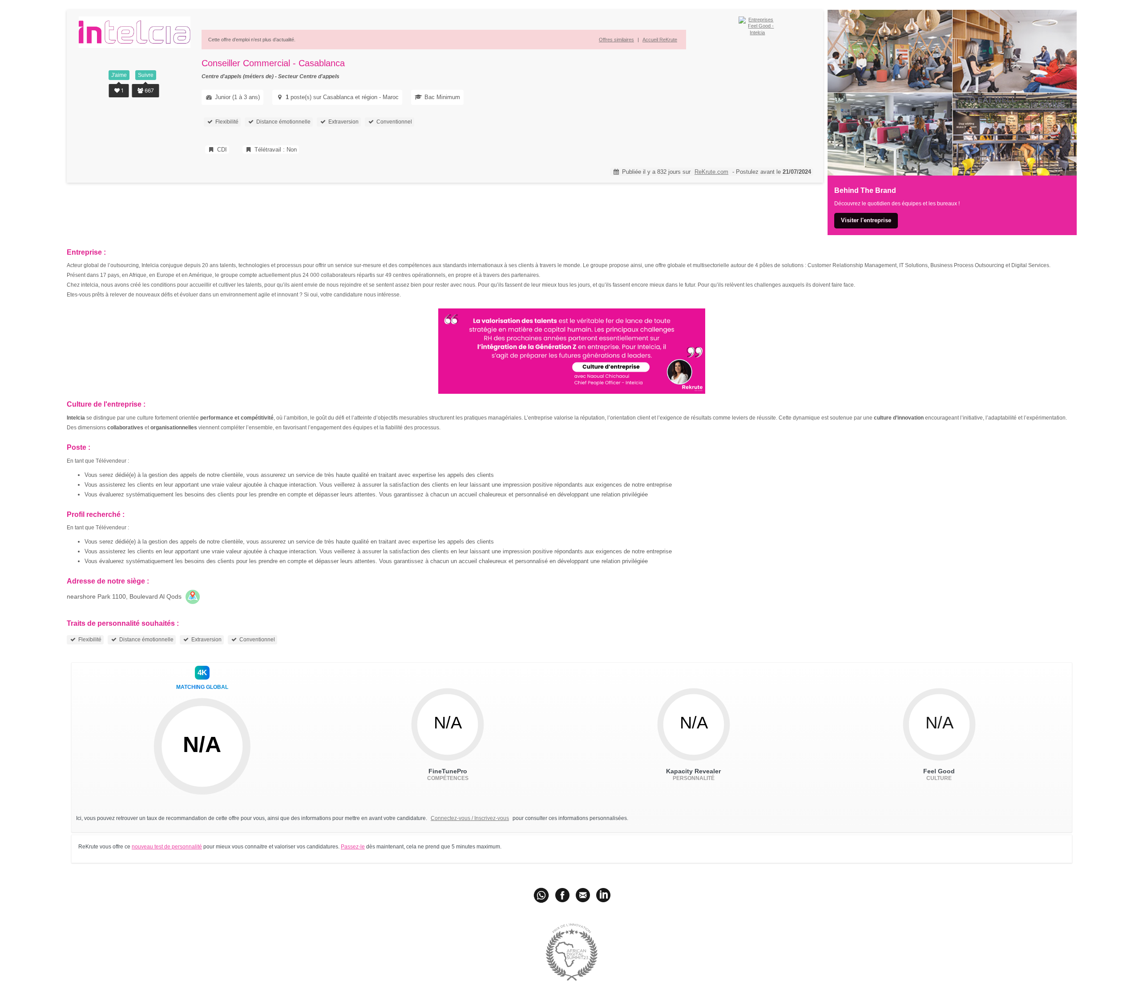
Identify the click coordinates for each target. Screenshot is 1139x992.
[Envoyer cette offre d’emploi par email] (583, 894)
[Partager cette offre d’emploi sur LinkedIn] (603, 894)
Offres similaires (616, 39)
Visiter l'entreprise (866, 220)
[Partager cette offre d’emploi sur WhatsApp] (542, 894)
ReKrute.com (711, 171)
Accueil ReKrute (659, 39)
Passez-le (353, 847)
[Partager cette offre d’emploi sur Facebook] (562, 894)
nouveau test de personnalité (167, 847)
